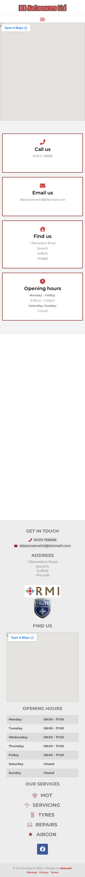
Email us (42, 193)
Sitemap (32, 872)
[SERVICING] (42, 805)
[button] (42, 19)
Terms (54, 872)
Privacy (44, 872)
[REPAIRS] (42, 825)
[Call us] (42, 142)
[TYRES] (42, 815)
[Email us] (42, 185)
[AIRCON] (42, 834)
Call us (43, 149)
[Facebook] (42, 849)
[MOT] (42, 795)
